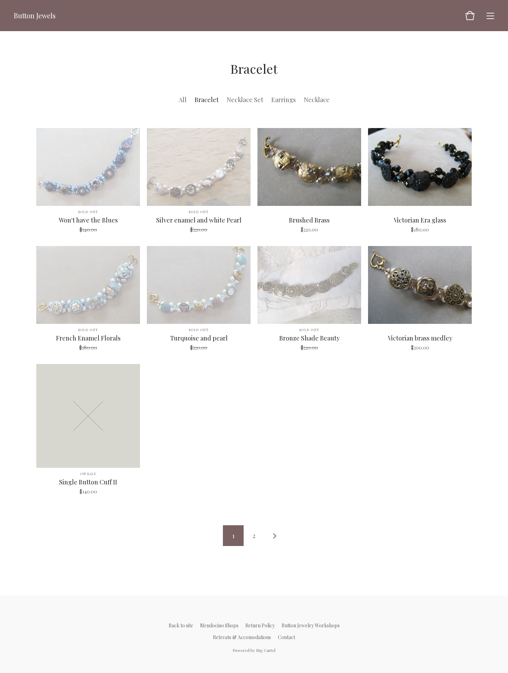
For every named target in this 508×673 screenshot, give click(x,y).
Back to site (181, 625)
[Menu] (490, 15)
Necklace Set (245, 100)
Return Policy (260, 625)
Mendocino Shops (219, 625)
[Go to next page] (274, 535)
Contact (286, 637)
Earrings (283, 100)
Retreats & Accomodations (242, 637)
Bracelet (207, 100)
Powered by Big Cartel (254, 650)
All (183, 100)
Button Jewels (35, 15)
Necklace (317, 100)
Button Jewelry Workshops (311, 625)
